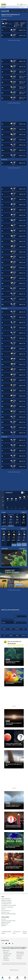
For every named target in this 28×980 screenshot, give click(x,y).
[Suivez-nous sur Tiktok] (12, 943)
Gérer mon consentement (7, 907)
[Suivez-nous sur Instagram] (6, 943)
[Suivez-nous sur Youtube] (9, 943)
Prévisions (22, 7)
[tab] (22, 493)
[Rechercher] (18, 4)
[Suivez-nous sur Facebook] (3, 943)
